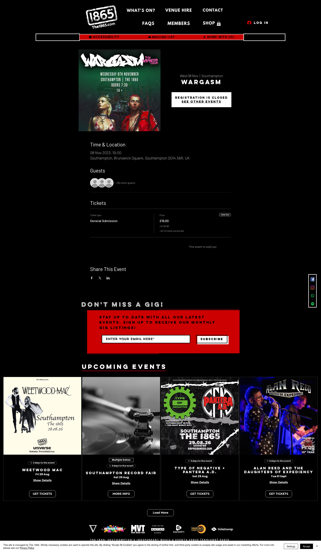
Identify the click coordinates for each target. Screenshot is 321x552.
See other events (201, 102)
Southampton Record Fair (121, 473)
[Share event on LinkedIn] (108, 278)
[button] (219, 23)
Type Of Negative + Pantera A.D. (200, 470)
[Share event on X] (99, 278)
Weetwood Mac (42, 470)
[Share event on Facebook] (91, 278)
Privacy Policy (27, 547)
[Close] (317, 546)
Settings (291, 546)
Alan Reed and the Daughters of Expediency (278, 470)
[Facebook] (312, 279)
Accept (306, 546)
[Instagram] (312, 287)
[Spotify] (312, 304)
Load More (160, 512)
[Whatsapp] (312, 296)
